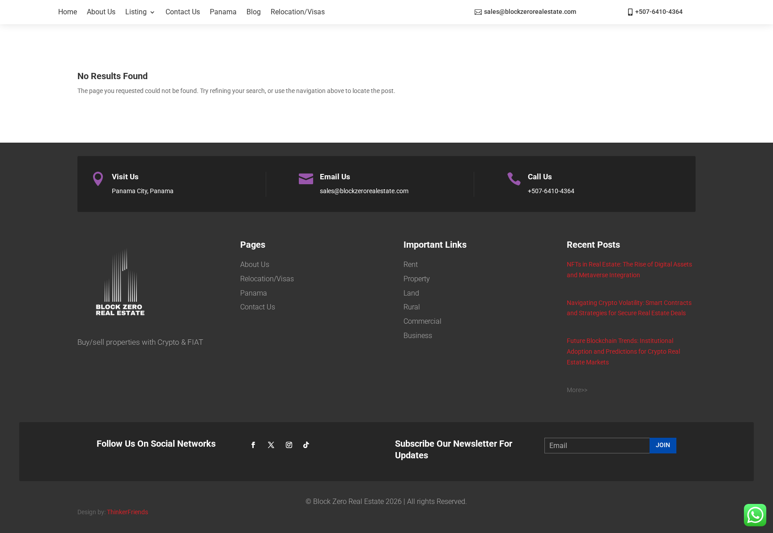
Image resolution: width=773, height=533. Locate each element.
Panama (223, 12)
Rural (411, 307)
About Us (101, 12)
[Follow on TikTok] (306, 445)
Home (67, 12)
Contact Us (183, 12)
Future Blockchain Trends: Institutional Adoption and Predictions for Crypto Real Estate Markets (623, 351)
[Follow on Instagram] (289, 445)
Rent (410, 264)
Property (416, 279)
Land (411, 293)
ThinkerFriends (127, 512)
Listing (136, 12)
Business (417, 335)
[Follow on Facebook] (253, 445)
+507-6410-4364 (659, 11)
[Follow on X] (271, 445)
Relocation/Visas (298, 12)
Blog (253, 12)
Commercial (422, 321)
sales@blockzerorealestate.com (530, 11)
